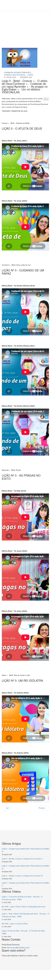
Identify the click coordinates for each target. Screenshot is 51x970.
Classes (31, 19)
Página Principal (20, 19)
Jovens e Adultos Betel (12, 22)
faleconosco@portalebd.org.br (18, 947)
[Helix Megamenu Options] (14, 5)
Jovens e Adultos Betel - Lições (18, 75)
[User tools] (46, 99)
